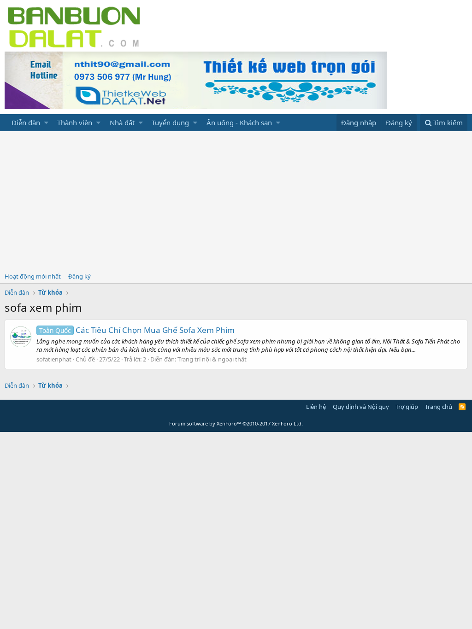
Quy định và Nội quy (361, 406)
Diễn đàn (26, 122)
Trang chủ (438, 406)
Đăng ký (79, 276)
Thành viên (74, 122)
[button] (46, 122)
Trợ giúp (406, 406)
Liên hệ (316, 406)
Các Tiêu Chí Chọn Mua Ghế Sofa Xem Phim (137, 330)
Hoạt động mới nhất (33, 276)
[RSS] (462, 407)
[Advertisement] (236, 200)
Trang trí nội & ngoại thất (212, 359)
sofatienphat (53, 359)
